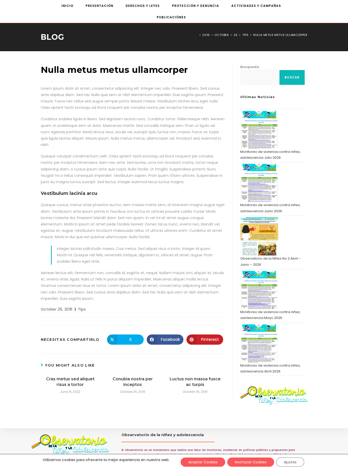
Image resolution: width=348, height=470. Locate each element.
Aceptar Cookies (203, 462)
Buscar (292, 77)
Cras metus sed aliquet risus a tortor (70, 382)
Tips (82, 309)
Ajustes (290, 462)
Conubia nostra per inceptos (133, 382)
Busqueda (249, 66)
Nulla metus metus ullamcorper (280, 35)
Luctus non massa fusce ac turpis (195, 382)
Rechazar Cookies (250, 462)
